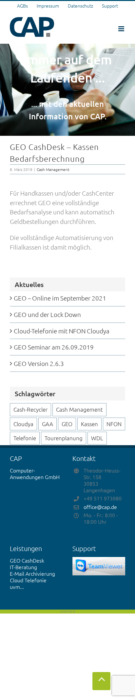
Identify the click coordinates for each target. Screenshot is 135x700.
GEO (67, 423)
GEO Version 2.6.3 (39, 363)
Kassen (89, 423)
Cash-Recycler (30, 409)
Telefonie (24, 438)
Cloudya (23, 423)
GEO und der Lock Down (47, 314)
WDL (97, 438)
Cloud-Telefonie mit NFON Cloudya (61, 331)
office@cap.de (100, 506)
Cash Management (53, 169)
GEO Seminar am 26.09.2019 (54, 347)
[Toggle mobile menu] (121, 28)
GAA (47, 423)
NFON (114, 423)
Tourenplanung (64, 438)
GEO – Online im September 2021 (60, 298)
